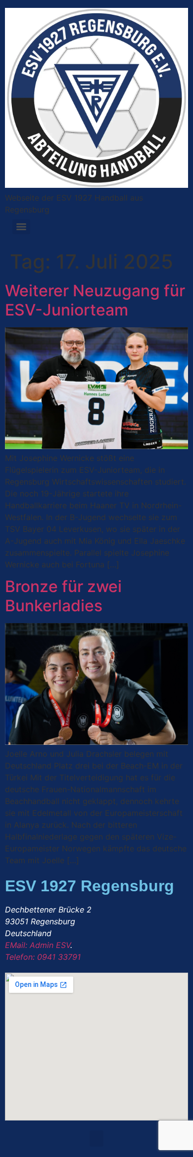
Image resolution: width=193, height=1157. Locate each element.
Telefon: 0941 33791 (43, 957)
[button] (96, 1138)
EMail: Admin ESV (37, 945)
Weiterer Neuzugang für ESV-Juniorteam (95, 300)
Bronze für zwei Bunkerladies (63, 596)
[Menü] (21, 226)
